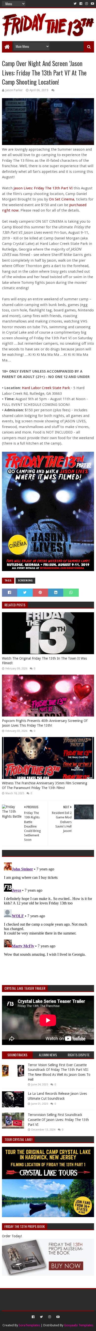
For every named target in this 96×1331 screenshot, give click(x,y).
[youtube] (92, 3)
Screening (25, 580)
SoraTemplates (29, 1325)
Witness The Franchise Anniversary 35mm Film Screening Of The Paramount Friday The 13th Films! (44, 785)
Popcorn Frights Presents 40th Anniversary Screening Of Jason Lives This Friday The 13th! (44, 723)
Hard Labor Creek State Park (46, 388)
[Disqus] (48, 922)
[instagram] (86, 3)
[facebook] (81, 3)
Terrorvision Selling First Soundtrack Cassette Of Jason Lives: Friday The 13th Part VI (58, 1119)
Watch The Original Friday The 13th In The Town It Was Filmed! (44, 660)
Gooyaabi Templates (78, 1325)
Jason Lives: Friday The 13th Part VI (43, 188)
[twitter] (75, 3)
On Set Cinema (61, 199)
